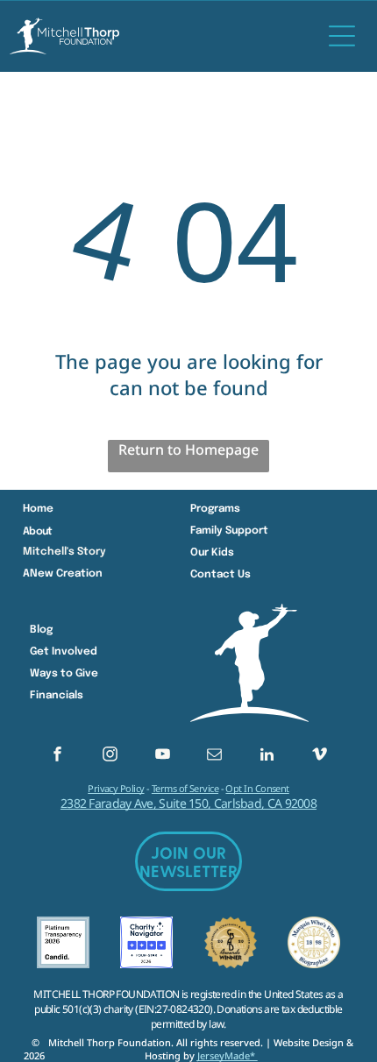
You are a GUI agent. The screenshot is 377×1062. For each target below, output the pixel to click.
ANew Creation (63, 574)
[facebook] (57, 756)
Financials (56, 695)
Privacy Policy (116, 788)
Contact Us (220, 575)
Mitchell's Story (64, 552)
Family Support (229, 531)
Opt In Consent (256, 788)
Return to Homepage (188, 449)
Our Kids (212, 553)
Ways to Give (64, 674)
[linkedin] (267, 756)
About (38, 532)
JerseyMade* (227, 1055)
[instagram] (110, 756)
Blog (41, 630)
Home (38, 509)
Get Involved (63, 652)
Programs (215, 509)
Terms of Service (185, 788)
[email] (214, 756)
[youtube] (163, 756)
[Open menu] (342, 36)
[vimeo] (320, 756)
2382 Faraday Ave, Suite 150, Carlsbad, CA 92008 (188, 803)
